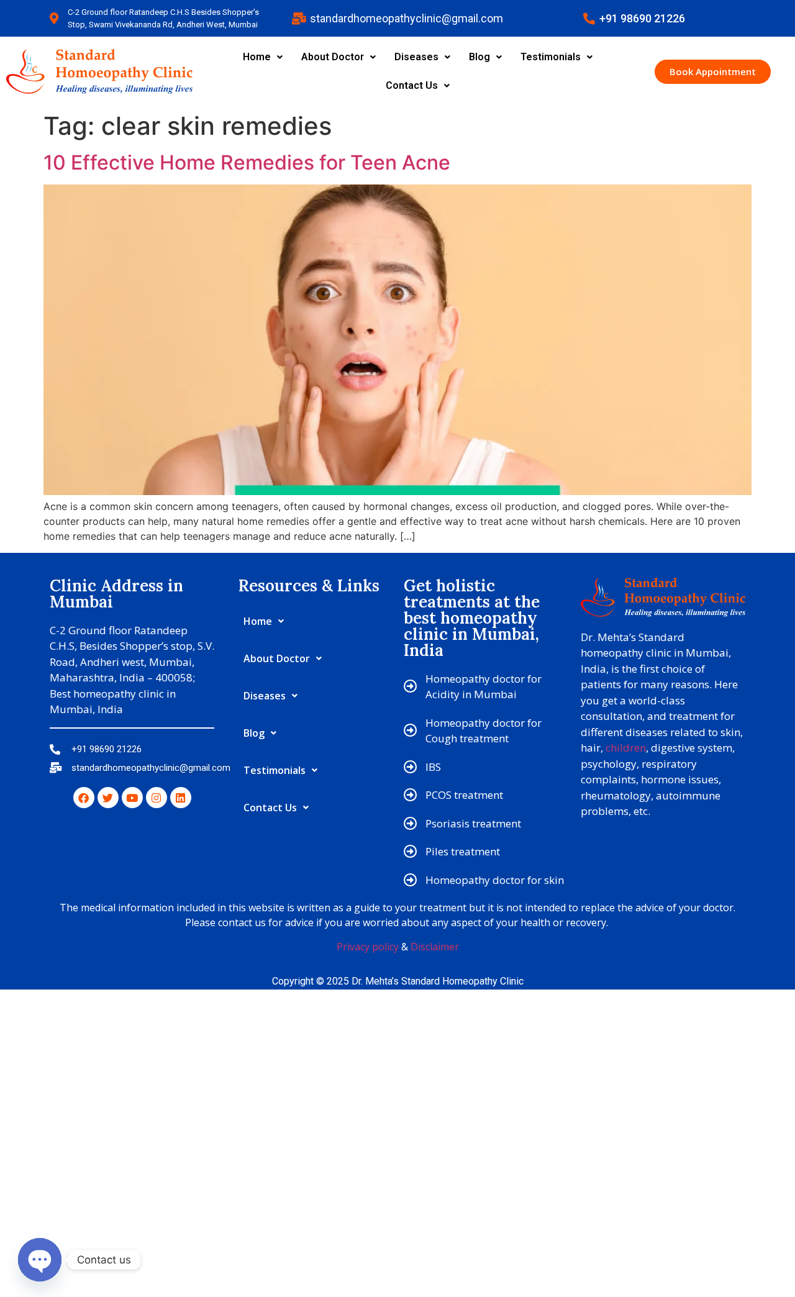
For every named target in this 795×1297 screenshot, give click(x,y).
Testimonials (550, 57)
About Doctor (332, 57)
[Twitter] (108, 797)
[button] (263, 57)
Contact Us (412, 85)
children (626, 747)
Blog (479, 57)
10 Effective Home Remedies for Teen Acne (246, 162)
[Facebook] (83, 797)
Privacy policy (368, 946)
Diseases (416, 57)
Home (257, 57)
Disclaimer (435, 946)
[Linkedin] (180, 797)
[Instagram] (156, 797)
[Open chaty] (39, 1259)
